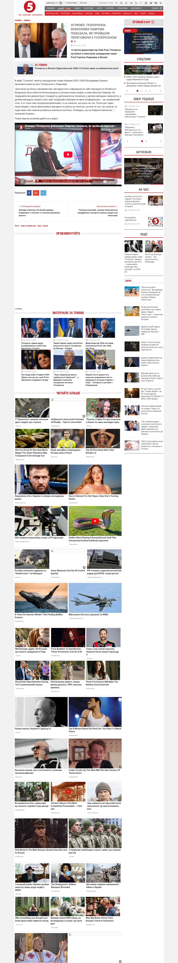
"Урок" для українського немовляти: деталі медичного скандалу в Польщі (152, 445)
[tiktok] (126, 3)
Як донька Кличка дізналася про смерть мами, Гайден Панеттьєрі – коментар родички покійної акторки (151, 313)
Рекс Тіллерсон (28, 226)
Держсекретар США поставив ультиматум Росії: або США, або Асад (99, 346)
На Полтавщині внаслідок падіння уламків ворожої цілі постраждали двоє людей (142, 79)
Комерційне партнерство (130, 218)
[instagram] (121, 3)
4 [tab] (150, 91)
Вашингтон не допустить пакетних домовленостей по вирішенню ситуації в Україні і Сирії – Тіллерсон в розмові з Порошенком (99, 380)
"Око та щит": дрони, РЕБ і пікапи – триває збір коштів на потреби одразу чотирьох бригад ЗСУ (135, 132)
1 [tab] (137, 91)
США (39, 226)
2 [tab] (142, 91)
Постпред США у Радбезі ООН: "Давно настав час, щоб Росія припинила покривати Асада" (35, 377)
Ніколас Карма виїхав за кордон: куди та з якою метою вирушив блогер (151, 410)
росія (45, 226)
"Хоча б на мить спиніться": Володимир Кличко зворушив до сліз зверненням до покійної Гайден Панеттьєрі (151, 293)
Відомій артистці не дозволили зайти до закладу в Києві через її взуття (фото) (152, 377)
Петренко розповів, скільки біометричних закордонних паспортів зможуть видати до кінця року (97, 213)
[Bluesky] (150, 3)
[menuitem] (50, 8)
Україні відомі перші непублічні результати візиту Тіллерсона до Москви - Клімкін (67, 346)
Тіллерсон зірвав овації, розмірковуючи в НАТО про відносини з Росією (33, 346)
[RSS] (160, 3)
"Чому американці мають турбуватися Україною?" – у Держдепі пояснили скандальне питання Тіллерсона (66, 380)
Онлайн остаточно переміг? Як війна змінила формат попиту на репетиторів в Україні (135, 201)
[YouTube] (155, 3)
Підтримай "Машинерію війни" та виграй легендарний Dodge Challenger (135, 113)
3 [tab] (146, 91)
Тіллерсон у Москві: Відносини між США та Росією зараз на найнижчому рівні (76, 68)
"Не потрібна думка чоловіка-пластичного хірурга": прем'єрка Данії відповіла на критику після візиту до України (152, 427)
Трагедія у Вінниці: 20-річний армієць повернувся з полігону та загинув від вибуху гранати (39, 213)
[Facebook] (116, 3)
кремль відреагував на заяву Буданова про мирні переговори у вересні (151, 361)
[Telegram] (131, 3)
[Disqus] (68, 274)
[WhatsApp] (136, 3)
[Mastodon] (145, 3)
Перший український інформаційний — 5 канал (30, 8)
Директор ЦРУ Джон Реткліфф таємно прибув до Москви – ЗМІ (150, 330)
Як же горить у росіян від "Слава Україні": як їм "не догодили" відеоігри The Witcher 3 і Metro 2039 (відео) (152, 394)
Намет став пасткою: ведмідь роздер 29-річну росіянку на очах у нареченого (152, 346)
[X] (141, 3)
